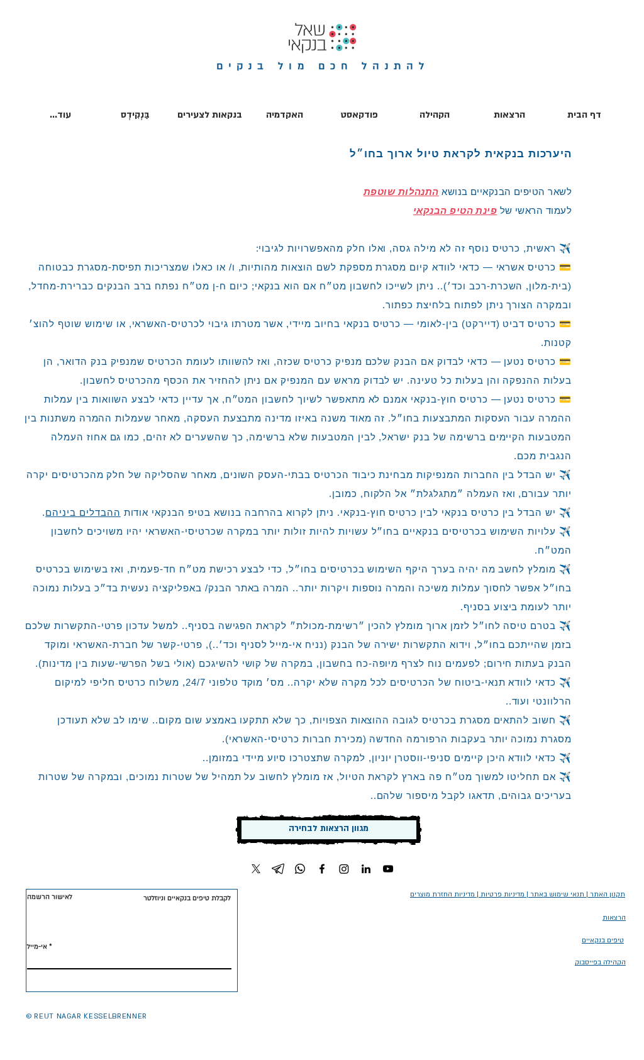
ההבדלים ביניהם (82, 512)
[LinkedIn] (366, 868)
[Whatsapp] (300, 868)
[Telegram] (278, 868)
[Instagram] (344, 868)
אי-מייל (37, 947)
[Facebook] (322, 868)
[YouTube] (388, 868)
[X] (256, 868)
